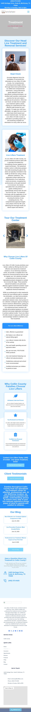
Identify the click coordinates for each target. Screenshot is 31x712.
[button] (3, 235)
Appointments (7, 653)
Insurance (6, 651)
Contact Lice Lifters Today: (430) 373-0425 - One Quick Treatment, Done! (15, 460)
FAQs (5, 659)
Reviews (6, 655)
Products (6, 657)
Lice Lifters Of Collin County (15, 26)
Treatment (6, 648)
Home (5, 646)
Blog (5, 662)
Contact (5, 664)
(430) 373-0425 (16, 1)
